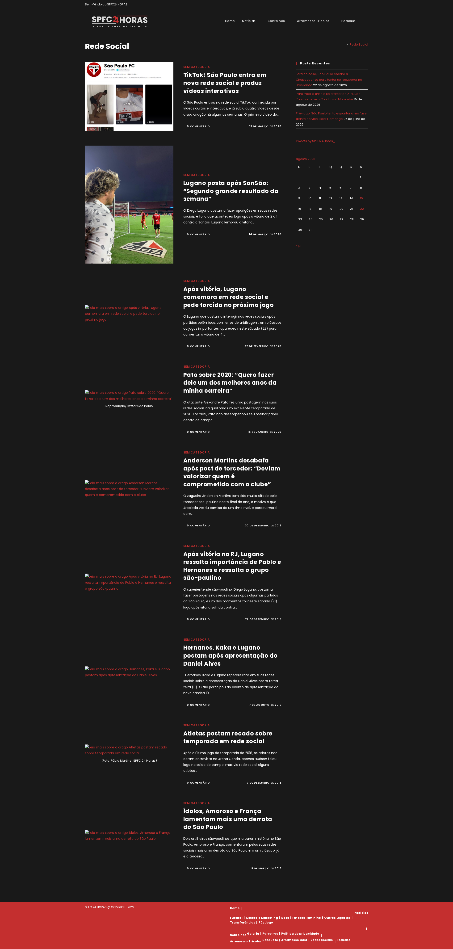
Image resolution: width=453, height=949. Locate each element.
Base (285, 918)
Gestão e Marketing (262, 918)
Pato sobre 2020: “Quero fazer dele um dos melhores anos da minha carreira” (230, 383)
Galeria (253, 934)
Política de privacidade (300, 934)
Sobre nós (238, 935)
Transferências (242, 922)
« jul (298, 246)
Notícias (361, 913)
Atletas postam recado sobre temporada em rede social (228, 737)
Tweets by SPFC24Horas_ (315, 141)
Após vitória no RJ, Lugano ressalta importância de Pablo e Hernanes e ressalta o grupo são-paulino (232, 566)
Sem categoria (196, 67)
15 (361, 198)
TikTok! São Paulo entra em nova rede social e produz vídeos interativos (225, 83)
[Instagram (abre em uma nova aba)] (361, 4)
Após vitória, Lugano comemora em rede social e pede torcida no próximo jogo (228, 297)
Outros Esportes (337, 918)
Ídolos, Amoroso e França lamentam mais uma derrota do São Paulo (227, 819)
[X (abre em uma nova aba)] (350, 4)
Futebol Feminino (306, 918)
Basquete (270, 940)
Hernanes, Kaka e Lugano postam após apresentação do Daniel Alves (230, 655)
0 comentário (198, 126)
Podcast (343, 940)
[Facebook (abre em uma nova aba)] (356, 4)
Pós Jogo (266, 922)
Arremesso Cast (294, 940)
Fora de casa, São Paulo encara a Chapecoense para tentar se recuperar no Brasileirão (329, 79)
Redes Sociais (321, 940)
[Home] (344, 44)
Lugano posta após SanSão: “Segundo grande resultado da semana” (231, 191)
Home (234, 908)
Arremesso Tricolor (246, 941)
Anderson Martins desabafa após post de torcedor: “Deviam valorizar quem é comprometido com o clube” (232, 472)
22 (362, 208)
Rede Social (359, 44)
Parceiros (270, 934)
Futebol (236, 918)
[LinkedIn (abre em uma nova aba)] (366, 4)
